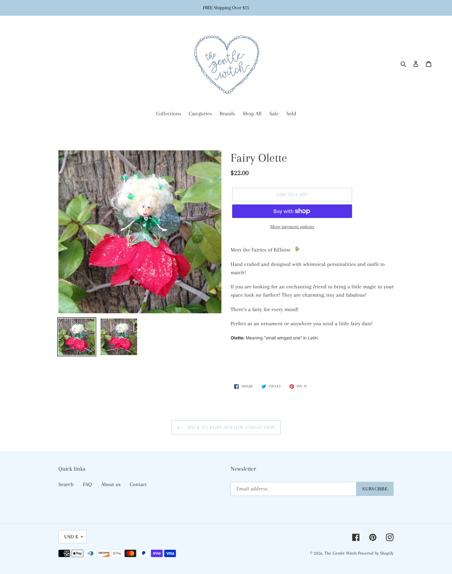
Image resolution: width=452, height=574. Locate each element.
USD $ (71, 536)
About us (111, 484)
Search (66, 484)
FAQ (87, 484)
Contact (138, 484)
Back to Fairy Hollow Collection (230, 427)
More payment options (292, 226)
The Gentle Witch (341, 553)
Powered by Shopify (376, 553)
